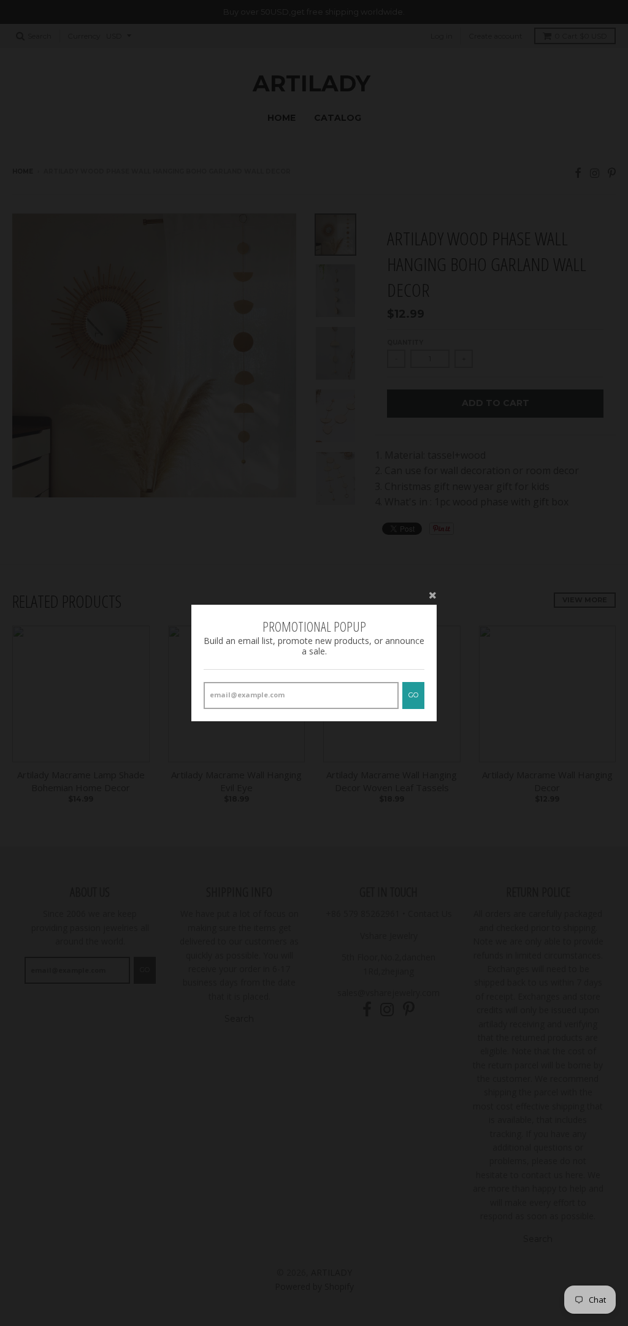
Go (413, 695)
